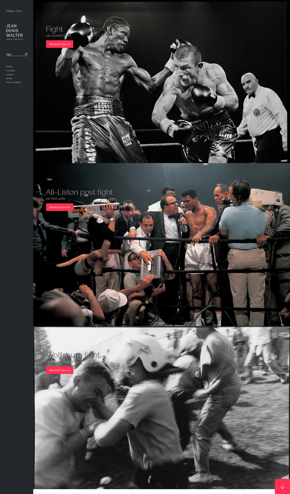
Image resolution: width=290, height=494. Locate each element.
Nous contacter (13, 82)
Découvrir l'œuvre (59, 44)
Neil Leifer (58, 198)
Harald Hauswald (63, 361)
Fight (54, 28)
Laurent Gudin (61, 35)
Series (9, 78)
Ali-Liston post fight (79, 192)
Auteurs (10, 74)
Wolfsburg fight (73, 355)
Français (9, 11)
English (18, 11)
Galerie (9, 66)
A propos (10, 70)
